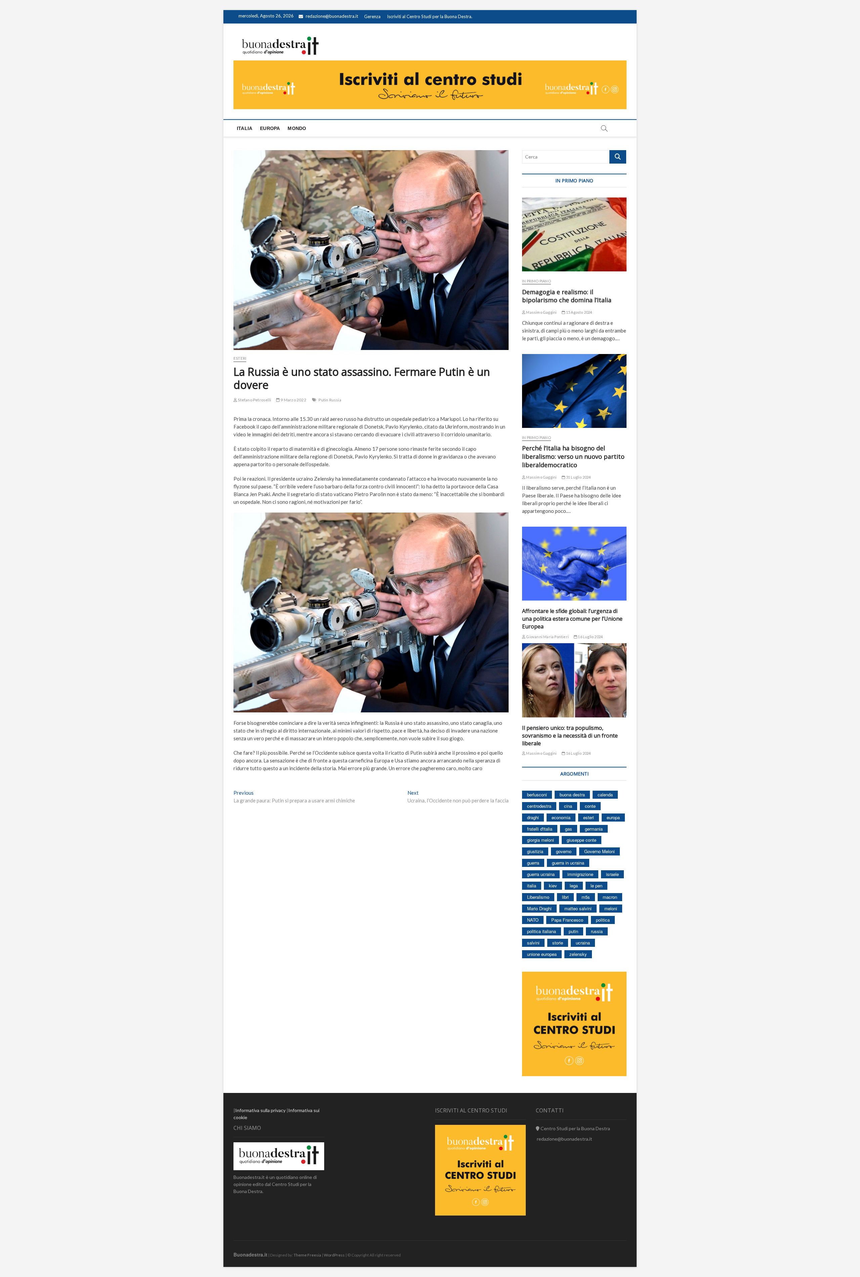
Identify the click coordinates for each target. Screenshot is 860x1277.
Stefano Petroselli (254, 399)
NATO (533, 920)
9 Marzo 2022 (293, 399)
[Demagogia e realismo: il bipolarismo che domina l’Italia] (574, 234)
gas (568, 829)
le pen (596, 885)
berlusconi (537, 794)
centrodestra (539, 806)
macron (610, 897)
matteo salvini (578, 908)
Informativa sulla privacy (260, 1110)
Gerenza (372, 16)
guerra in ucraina (568, 863)
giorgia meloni (540, 840)
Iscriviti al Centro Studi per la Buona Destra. (429, 16)
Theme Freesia (307, 1255)
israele (612, 874)
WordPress (334, 1255)
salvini (533, 942)
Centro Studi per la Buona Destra (575, 1128)
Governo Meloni (599, 851)
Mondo (297, 128)
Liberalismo (538, 897)
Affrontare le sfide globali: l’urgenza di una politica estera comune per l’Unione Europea (572, 618)
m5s (586, 897)
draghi (533, 817)
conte (590, 806)
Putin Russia (329, 399)
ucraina (583, 942)
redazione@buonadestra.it (332, 16)
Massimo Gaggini (541, 312)
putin (573, 931)
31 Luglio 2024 (578, 477)
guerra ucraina (541, 874)
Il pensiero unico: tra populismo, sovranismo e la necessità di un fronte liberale (570, 735)
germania (594, 829)
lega (574, 885)
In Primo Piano (536, 281)
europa (613, 817)
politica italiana (541, 931)
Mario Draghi (539, 908)
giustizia (535, 851)
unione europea (542, 954)
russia (597, 931)
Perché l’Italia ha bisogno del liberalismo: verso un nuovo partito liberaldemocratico (573, 456)
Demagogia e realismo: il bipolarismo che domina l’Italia (566, 296)
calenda (605, 794)
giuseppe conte (581, 840)
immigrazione (580, 874)
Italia (244, 128)
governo (563, 851)
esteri (588, 817)
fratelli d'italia (539, 829)
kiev (553, 885)
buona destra (572, 794)
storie (557, 942)
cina (568, 806)
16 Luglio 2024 (590, 636)
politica (603, 920)
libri (565, 897)
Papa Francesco (567, 920)
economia (561, 817)
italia (531, 885)
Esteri (239, 358)
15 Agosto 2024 (578, 312)
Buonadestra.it (250, 1254)
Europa (270, 128)
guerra (533, 863)
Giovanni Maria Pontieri (547, 636)
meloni (610, 908)
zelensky (578, 954)
